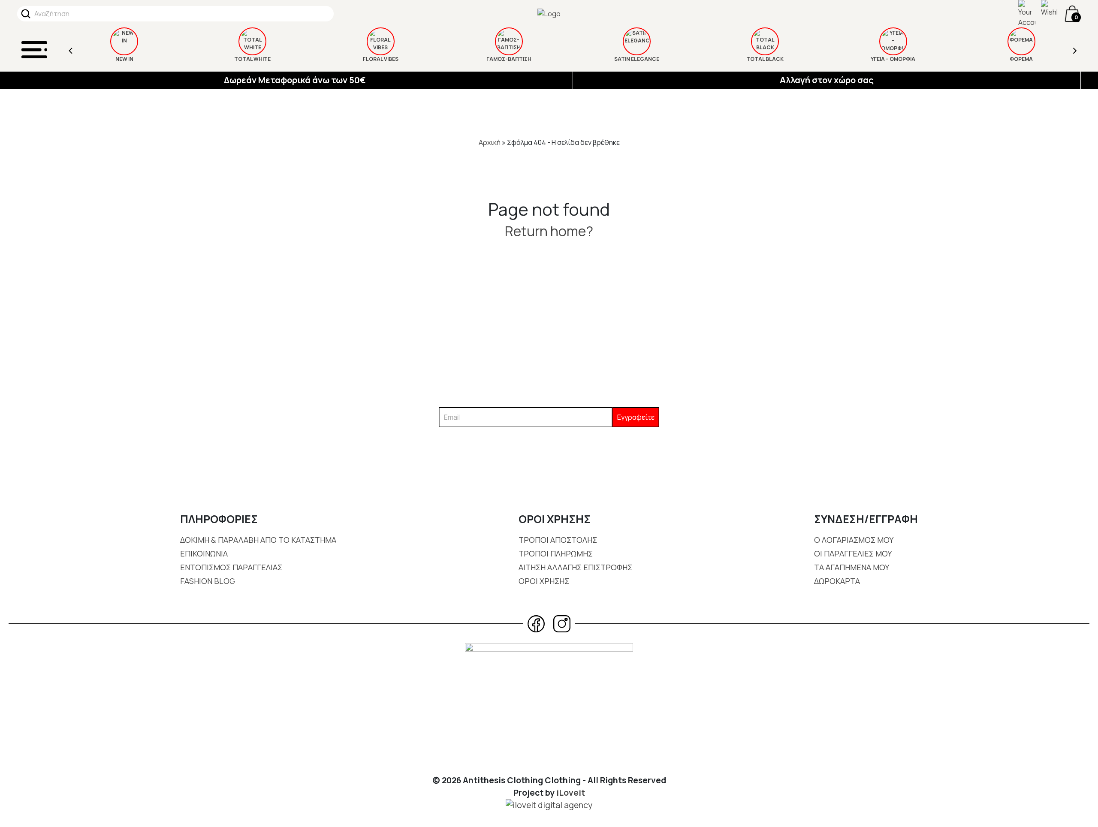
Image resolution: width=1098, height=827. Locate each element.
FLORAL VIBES (380, 59)
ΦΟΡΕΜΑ (1021, 59)
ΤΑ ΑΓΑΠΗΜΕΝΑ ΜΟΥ (851, 567)
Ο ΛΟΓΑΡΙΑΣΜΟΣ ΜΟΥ (853, 540)
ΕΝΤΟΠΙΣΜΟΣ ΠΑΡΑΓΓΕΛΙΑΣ (231, 567)
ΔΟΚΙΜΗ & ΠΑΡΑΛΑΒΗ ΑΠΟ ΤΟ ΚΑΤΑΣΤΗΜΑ (258, 540)
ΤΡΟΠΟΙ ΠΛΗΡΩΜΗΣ (556, 553)
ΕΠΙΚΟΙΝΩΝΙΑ (204, 553)
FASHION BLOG (207, 581)
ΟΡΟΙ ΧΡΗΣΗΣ (544, 581)
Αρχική (490, 142)
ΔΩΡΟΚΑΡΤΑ (837, 581)
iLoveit (570, 792)
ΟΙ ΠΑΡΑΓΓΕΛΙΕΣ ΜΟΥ (853, 553)
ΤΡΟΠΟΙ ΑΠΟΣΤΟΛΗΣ (558, 540)
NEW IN (124, 59)
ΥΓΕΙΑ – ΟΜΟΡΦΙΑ (893, 59)
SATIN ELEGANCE (636, 59)
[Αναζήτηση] (25, 13)
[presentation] (70, 49)
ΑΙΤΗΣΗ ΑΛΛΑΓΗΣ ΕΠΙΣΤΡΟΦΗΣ (575, 567)
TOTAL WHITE (252, 59)
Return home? (549, 231)
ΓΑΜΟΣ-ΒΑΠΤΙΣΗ (508, 59)
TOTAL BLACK (765, 59)
